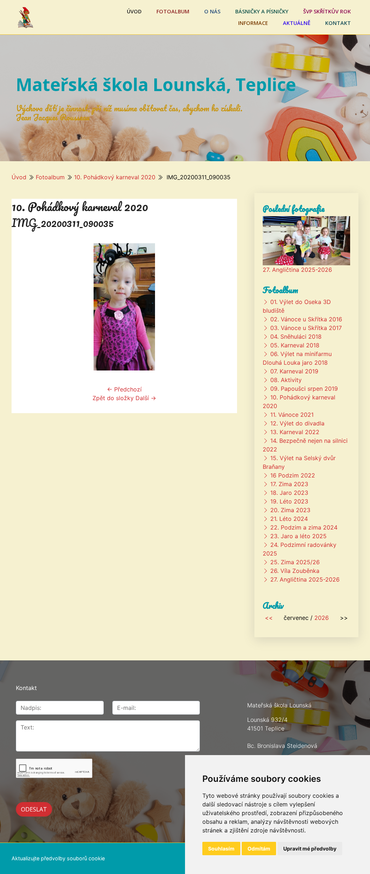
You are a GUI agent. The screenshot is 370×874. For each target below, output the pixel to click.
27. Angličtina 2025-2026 (297, 269)
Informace (253, 23)
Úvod (134, 11)
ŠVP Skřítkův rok (327, 11)
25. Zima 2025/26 (295, 562)
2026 (321, 617)
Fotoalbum (172, 11)
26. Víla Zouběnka (294, 570)
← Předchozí (124, 389)
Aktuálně (296, 23)
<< (269, 617)
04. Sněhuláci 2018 (296, 336)
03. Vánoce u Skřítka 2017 (306, 327)
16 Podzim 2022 (292, 475)
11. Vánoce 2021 (292, 414)
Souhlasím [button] (221, 848)
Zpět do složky (113, 398)
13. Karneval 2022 (294, 432)
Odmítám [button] (259, 848)
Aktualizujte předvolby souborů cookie (58, 858)
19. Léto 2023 (289, 501)
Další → (145, 398)
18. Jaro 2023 (289, 492)
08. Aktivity (286, 380)
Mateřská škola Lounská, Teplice (156, 84)
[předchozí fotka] (23, 306)
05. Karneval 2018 (294, 345)
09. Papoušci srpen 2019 (304, 388)
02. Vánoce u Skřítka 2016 (306, 319)
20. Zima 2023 (290, 510)
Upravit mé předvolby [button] (309, 848)
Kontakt (338, 23)
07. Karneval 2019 (294, 371)
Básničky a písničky (261, 11)
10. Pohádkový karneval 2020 (114, 177)
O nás (212, 11)
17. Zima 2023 (289, 484)
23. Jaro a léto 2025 (298, 536)
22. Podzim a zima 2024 (303, 527)
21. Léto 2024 (289, 518)
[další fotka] (225, 306)
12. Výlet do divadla (297, 423)
